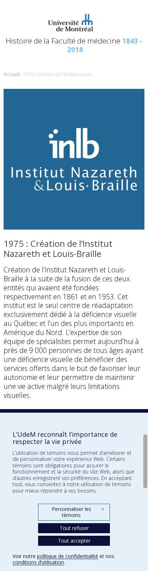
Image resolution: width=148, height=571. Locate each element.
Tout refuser (74, 528)
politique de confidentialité (67, 556)
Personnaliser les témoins (78, 512)
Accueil (11, 74)
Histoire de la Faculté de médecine (74, 45)
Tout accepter (74, 540)
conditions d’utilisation (38, 562)
